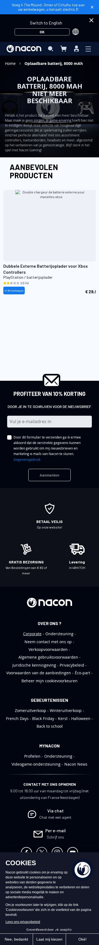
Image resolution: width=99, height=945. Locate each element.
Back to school (50, 726)
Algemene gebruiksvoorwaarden (48, 657)
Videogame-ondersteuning (36, 764)
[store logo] (24, 49)
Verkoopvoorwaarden (48, 649)
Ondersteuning (59, 633)
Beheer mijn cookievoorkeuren (49, 680)
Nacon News (75, 764)
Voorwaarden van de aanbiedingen (38, 672)
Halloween (80, 718)
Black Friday (43, 718)
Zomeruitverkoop (30, 710)
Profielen (32, 756)
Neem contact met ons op (48, 641)
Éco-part (82, 672)
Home (11, 63)
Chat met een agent (55, 817)
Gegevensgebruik (26, 459)
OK (42, 31)
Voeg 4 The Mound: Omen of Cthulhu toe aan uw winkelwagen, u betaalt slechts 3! (48, 7)
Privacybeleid (72, 665)
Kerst (63, 718)
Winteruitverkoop (66, 710)
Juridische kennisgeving (34, 665)
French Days (17, 718)
